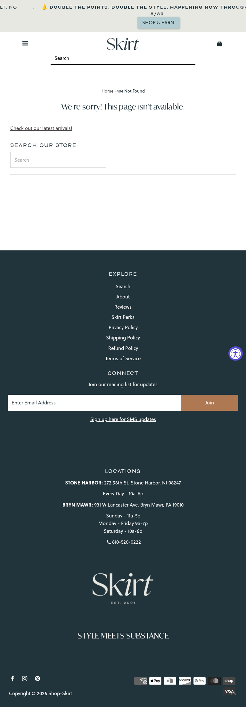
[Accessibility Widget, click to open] (235, 353)
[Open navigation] (25, 44)
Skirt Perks (123, 317)
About (123, 296)
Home (107, 91)
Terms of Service (123, 358)
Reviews (123, 307)
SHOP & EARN (148, 22)
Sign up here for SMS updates (123, 419)
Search (123, 286)
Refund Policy (123, 348)
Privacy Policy (123, 327)
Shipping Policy (123, 337)
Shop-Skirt (60, 693)
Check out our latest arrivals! (41, 128)
